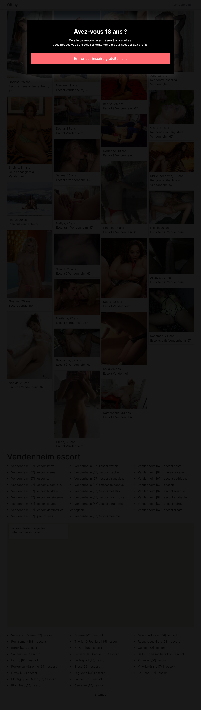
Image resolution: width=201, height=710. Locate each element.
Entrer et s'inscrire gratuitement (100, 58)
